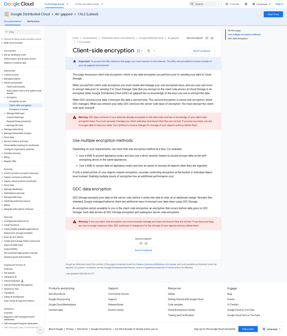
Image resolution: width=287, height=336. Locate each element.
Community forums (118, 294)
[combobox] (205, 4)
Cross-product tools (87, 3)
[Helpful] (206, 38)
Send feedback (201, 50)
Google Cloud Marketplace (62, 304)
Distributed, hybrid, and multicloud (118, 38)
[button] (21, 39)
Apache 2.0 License (75, 267)
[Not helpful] (211, 38)
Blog (229, 294)
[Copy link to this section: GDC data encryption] (114, 189)
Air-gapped (63, 14)
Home (75, 38)
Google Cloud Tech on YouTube (243, 315)
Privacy (70, 329)
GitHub (171, 294)
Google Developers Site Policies (119, 267)
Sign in (279, 4)
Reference (33, 21)
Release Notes (115, 304)
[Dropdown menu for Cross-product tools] (103, 4)
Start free (273, 14)
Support (112, 299)
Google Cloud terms (101, 329)
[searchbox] (22, 32)
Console (234, 3)
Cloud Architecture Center (181, 310)
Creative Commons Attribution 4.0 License (156, 264)
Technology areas (54, 3)
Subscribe (248, 329)
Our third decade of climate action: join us (136, 329)
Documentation (12, 21)
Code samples (175, 304)
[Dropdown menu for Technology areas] (68, 4)
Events (231, 299)
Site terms (82, 329)
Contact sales (56, 310)
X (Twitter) (233, 304)
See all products (57, 294)
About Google (56, 329)
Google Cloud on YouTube (240, 310)
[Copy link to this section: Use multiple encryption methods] (136, 141)
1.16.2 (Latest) (88, 14)
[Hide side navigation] (40, 330)
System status (116, 310)
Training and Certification (181, 315)
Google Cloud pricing (59, 299)
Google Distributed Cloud (30, 14)
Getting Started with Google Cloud (185, 299)
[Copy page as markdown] (149, 51)
